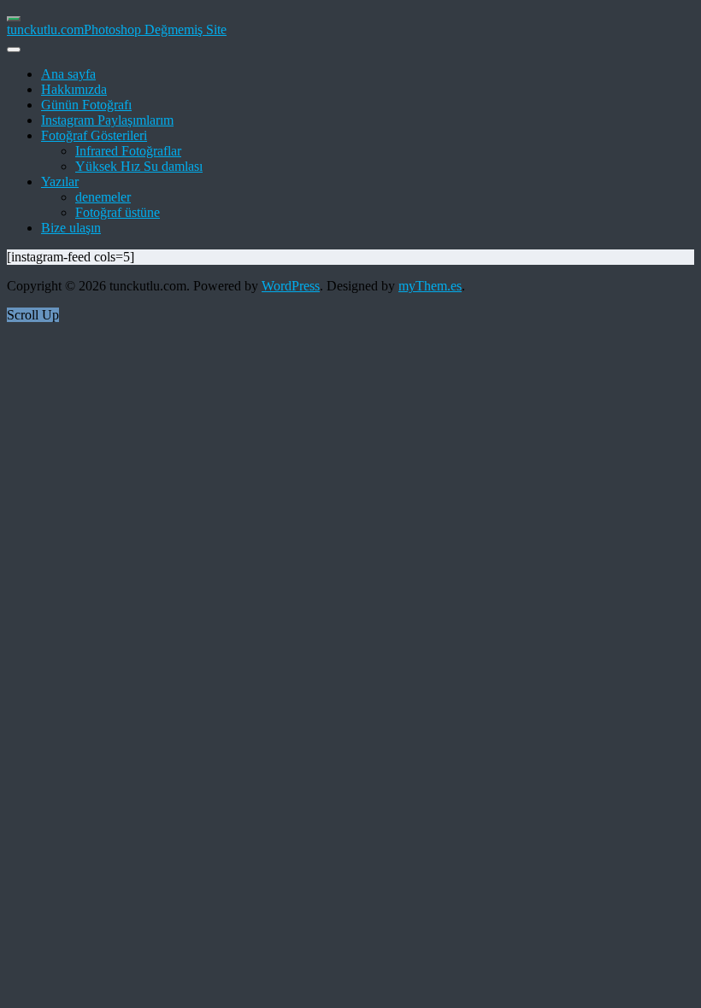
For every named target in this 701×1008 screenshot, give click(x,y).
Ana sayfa (68, 74)
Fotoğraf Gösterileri (94, 135)
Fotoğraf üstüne (117, 212)
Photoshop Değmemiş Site (155, 29)
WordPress (291, 285)
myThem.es (430, 285)
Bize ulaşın (71, 227)
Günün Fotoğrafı (86, 104)
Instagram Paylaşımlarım (107, 120)
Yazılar (60, 181)
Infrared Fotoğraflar (128, 151)
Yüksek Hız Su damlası (139, 166)
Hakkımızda (74, 89)
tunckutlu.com (45, 29)
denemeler (103, 197)
